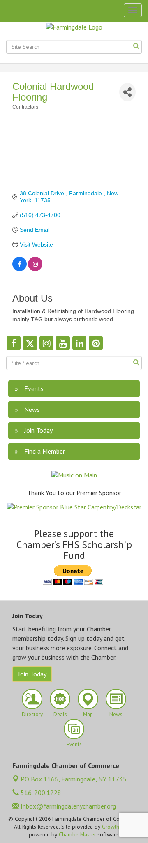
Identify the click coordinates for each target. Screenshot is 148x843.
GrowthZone (116, 826)
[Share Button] (127, 92)
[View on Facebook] (19, 269)
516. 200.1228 (40, 792)
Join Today (32, 674)
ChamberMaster (77, 834)
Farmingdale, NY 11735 (74, 779)
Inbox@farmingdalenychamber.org (67, 806)
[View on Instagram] (35, 269)
